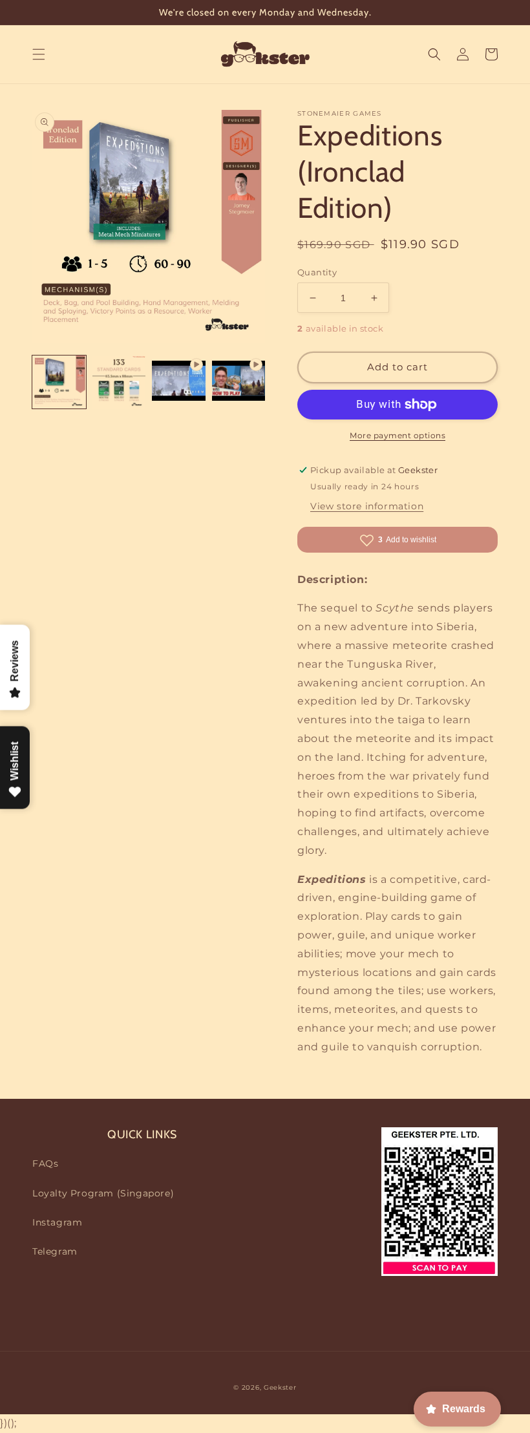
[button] (39, 54)
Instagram (57, 1222)
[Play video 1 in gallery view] (179, 382)
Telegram (55, 1251)
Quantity (317, 272)
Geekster (280, 1387)
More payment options (397, 435)
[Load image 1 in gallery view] (59, 382)
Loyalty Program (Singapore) (103, 1193)
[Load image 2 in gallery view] (119, 382)
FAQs (45, 1163)
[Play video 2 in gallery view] (239, 382)
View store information (366, 506)
